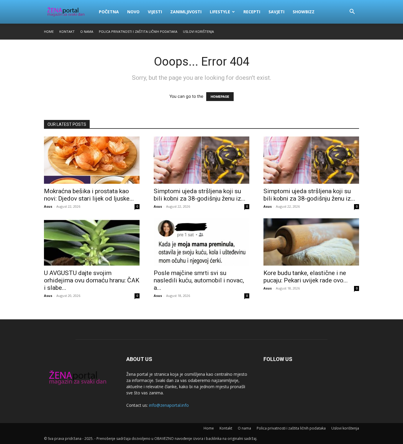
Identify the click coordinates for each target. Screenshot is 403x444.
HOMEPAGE (220, 97)
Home (49, 31)
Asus (48, 206)
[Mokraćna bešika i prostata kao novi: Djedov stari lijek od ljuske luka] (92, 160)
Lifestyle (220, 11)
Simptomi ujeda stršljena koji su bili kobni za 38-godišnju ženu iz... (199, 195)
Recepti (251, 11)
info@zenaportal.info (169, 405)
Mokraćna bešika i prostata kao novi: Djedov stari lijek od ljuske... (89, 195)
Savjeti (276, 11)
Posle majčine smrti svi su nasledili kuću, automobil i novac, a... (199, 280)
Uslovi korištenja (198, 31)
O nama (86, 31)
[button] (352, 12)
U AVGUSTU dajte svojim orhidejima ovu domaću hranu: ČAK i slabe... (91, 280)
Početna (109, 11)
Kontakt (67, 31)
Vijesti (155, 11)
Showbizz (303, 11)
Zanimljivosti (186, 11)
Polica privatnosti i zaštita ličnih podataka (138, 31)
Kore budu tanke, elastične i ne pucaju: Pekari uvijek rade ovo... (305, 276)
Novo (133, 11)
